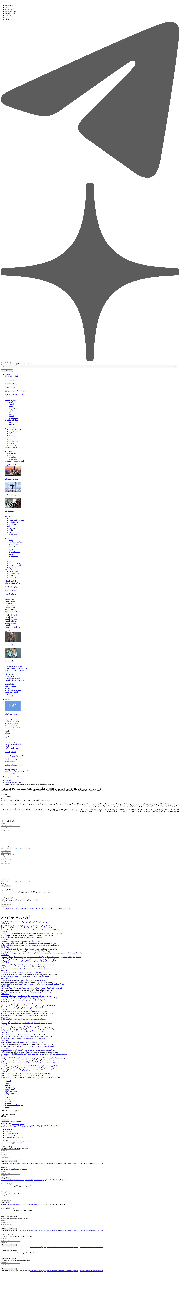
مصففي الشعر (10, 601)
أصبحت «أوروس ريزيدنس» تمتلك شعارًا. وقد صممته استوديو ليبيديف (24, 980)
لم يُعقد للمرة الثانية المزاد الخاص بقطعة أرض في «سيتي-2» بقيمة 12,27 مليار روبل (29, 949)
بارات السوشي (14, 573)
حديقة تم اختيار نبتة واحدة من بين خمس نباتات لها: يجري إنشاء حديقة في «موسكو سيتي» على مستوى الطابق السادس (41, 957)
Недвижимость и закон (13, 761)
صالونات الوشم (10, 609)
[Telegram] (90, 181)
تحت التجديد (13, 457)
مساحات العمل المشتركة (13, 447)
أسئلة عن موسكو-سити (30, 1126)
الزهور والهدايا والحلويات (13, 690)
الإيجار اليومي (13, 431)
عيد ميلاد (12, 528)
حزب (11, 554)
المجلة (7, 17)
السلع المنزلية (10, 694)
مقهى (7, 559)
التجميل (7, 625)
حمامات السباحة (10, 623)
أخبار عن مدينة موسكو (12, 757)
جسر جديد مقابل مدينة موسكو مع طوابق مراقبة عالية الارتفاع (22, 1042)
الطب (7, 1107)
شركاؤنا (7, 1085)
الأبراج (7, 1095)
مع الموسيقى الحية (15, 542)
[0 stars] (3, 848)
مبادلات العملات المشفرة (13, 744)
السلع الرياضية (10, 684)
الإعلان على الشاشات (12, 727)
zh (11, 362)
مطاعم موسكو (10, 1101)
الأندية (11, 550)
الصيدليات (8, 672)
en (8, 362)
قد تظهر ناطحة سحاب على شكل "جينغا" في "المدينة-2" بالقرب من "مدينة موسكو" (29, 1066)
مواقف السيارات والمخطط (27, 1077)
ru (5, 362)
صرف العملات (10, 742)
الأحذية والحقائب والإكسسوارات (16, 668)
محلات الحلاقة (10, 599)
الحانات (7, 538)
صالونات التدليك (10, 617)
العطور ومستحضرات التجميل (15, 680)
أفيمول (7, 631)
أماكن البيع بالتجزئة (11, 420)
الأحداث (7, 526)
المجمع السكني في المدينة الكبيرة (16, 771)
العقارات (8, 374)
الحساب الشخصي (18, 1124)
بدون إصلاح (13, 453)
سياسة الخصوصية (11, 1129)
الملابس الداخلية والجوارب (14, 666)
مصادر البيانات (10, 1135)
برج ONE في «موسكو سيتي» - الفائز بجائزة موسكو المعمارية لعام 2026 (25, 925)
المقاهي (12, 575)
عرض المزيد (13, 408)
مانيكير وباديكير (10, 605)
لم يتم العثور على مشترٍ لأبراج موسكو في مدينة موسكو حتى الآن (23, 1034)
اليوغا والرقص (10, 607)
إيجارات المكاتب (10, 400)
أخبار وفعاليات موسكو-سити (11, 1126)
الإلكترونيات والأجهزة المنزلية (15, 670)
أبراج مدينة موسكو (11, 769)
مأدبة (11, 530)
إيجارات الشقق (10, 427)
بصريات (7, 688)
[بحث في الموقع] (174, 366)
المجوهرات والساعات (12, 678)
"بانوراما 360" (164, 804)
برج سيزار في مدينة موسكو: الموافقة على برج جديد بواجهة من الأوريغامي (26, 1027)
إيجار (10, 422)
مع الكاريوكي (13, 544)
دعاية (7, 699)
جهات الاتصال (9, 19)
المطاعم (8, 516)
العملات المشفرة (11, 759)
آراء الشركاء (9, 9)
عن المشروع (9, 5)
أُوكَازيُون (12, 424)
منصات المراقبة (14, 552)
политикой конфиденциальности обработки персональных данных (54, 1163)
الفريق (7, 7)
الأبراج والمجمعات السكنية (14, 765)
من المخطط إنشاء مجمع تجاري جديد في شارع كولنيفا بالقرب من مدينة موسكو (28, 1050)
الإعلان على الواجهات (12, 721)
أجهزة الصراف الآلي (12, 748)
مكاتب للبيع (9, 410)
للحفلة (11, 433)
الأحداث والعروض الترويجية (14, 756)
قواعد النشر (9, 15)
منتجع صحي (9, 603)
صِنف (11, 406)
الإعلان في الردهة (11, 725)
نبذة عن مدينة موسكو (12, 776)
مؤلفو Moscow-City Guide (48, 1126)
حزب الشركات (14, 532)
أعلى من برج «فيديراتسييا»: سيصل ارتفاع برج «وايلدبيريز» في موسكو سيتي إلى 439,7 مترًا (31, 933)
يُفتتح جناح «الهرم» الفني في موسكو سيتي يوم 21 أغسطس (21, 941)
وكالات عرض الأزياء (11, 611)
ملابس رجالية (9, 696)
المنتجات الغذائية (10, 686)
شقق (7, 437)
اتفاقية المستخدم (12, 908)
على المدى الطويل (15, 429)
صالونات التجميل (10, 621)
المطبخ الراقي (14, 522)
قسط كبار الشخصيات (16, 520)
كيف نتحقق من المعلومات (14, 1137)
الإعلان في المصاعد (11, 723)
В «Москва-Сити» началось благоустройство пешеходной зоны (23, 1019)
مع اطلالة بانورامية (15, 563)
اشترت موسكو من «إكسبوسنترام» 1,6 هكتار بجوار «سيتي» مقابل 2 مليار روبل (27, 964)
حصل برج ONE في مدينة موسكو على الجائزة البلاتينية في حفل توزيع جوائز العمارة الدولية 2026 (33, 1058)
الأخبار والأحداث (10, 752)
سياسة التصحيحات (11, 1133)
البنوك (7, 731)
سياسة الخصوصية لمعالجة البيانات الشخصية (34, 908)
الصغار (11, 404)
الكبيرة (11, 402)
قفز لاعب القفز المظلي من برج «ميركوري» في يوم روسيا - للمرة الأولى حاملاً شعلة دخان (31, 988)
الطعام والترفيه (10, 465)
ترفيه (7, 548)
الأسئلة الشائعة (10, 13)
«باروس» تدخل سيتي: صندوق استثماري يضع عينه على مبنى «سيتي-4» (25, 972)
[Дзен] (90, 360)
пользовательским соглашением (91, 1163)
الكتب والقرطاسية (11, 692)
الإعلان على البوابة (11, 11)
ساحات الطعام (14, 571)
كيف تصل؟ (40, 1077)
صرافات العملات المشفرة (14, 1105)
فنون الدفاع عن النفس (13, 627)
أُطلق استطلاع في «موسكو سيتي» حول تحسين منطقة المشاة (22, 1003)
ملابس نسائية (9, 676)
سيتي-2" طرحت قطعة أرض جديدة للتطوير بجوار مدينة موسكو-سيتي (24, 1011)
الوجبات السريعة (10, 569)
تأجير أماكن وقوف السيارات (14, 461)
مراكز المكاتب (10, 773)
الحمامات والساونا (11, 619)
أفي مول (8, 1103)
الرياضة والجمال (10, 581)
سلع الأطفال (9, 674)
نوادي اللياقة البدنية (11, 615)
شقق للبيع (8, 451)
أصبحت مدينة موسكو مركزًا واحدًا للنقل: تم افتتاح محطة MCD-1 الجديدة (25, 1073)
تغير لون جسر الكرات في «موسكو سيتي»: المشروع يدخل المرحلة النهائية (26, 996)
